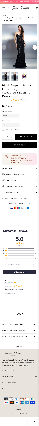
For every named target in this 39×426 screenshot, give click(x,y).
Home (4, 16)
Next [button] (34, 47)
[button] (19, 100)
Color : (7, 111)
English (18, 409)
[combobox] (34, 264)
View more (19, 346)
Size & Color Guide (12, 130)
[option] (19, 46)
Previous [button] (4, 47)
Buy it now (19, 145)
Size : (6, 121)
